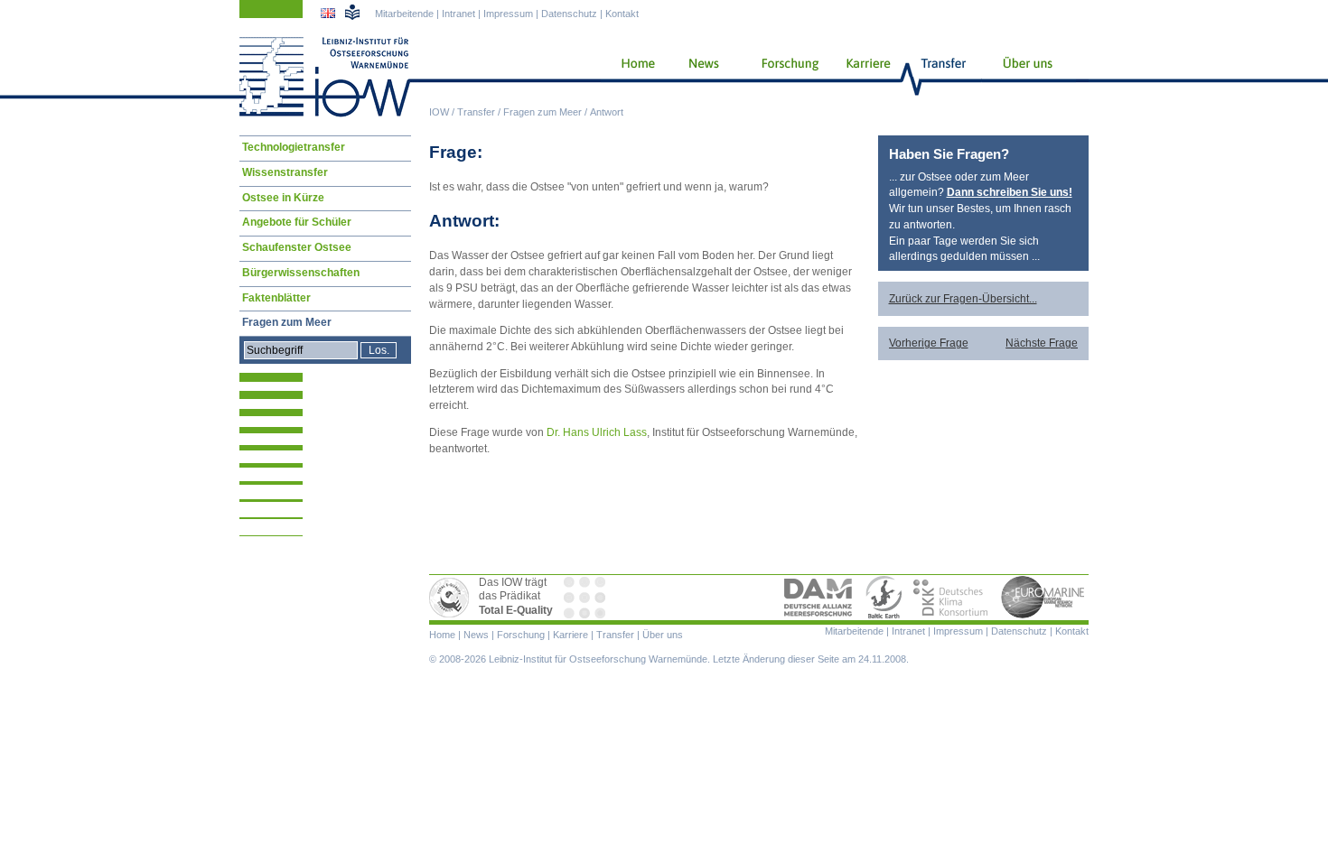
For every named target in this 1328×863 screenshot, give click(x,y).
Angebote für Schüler (296, 222)
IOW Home (325, 77)
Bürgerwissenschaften (301, 272)
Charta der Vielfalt (586, 597)
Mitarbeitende (404, 13)
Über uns (1029, 76)
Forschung (783, 76)
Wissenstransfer (285, 172)
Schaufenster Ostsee (296, 247)
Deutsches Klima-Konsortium (951, 597)
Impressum (508, 13)
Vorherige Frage (928, 343)
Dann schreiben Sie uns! (1009, 192)
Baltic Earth (883, 597)
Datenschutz (569, 13)
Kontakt (622, 13)
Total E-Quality (451, 597)
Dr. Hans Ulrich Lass (597, 432)
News (701, 76)
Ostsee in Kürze (283, 197)
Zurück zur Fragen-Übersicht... (963, 298)
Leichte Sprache (352, 12)
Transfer (476, 112)
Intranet (458, 13)
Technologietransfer (293, 147)
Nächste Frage (1041, 343)
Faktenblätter (276, 298)
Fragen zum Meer (542, 112)
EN (330, 15)
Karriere (863, 76)
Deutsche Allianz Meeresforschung (818, 597)
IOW (439, 112)
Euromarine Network (1043, 597)
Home (631, 76)
